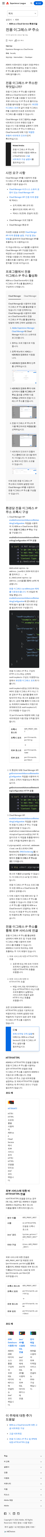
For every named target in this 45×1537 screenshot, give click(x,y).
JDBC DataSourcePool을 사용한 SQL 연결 (16, 1342)
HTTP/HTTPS (13, 1108)
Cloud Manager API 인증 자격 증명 (23, 197)
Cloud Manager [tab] (14, 296)
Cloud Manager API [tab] (32, 296)
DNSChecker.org (26, 851)
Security (13, 53)
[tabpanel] (22, 398)
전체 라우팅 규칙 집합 (22, 1034)
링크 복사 (20, 40)
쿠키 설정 (8, 1527)
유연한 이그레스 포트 (25, 680)
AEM (17, 19)
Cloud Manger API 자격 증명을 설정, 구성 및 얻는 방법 (21, 235)
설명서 (9, 19)
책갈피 (10, 40)
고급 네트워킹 (15, 1433)
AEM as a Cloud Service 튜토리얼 (23, 23)
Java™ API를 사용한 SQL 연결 (22, 1345)
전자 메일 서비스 (33, 1342)
